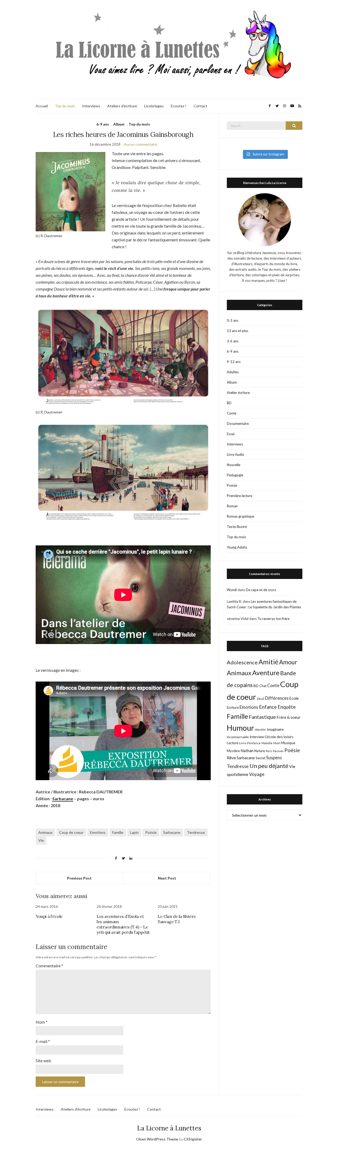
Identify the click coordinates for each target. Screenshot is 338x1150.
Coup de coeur (71, 832)
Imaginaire (275, 729)
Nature (259, 751)
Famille (117, 832)
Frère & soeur (289, 717)
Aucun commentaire (140, 144)
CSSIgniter (193, 1139)
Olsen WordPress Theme (157, 1139)
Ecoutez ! (178, 106)
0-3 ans (232, 320)
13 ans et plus (237, 331)
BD (229, 403)
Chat (262, 686)
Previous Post (79, 878)
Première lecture (239, 496)
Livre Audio (235, 454)
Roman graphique (240, 516)
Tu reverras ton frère (273, 619)
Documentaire (238, 423)
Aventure (265, 673)
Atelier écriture (238, 392)
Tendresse (196, 832)
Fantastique (262, 717)
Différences (277, 698)
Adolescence (242, 662)
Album (118, 124)
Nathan (247, 750)
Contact (200, 106)
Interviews (91, 106)
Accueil (42, 106)
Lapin (134, 832)
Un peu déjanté (269, 765)
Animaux (45, 832)
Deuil (260, 698)
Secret (260, 758)
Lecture (232, 743)
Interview (257, 737)
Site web (43, 1060)
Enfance (268, 707)
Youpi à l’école (49, 916)
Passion (278, 751)
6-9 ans (102, 124)
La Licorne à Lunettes (169, 1128)
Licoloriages (154, 106)
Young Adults (237, 547)
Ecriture (233, 707)
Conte (231, 413)
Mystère (233, 751)
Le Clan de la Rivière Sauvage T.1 (177, 919)
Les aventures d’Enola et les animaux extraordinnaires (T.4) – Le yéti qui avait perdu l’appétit (123, 924)
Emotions (98, 832)
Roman (232, 506)
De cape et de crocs (261, 590)
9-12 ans (234, 362)
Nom (42, 1021)
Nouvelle (233, 465)
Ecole (294, 698)
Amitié (268, 662)
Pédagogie (235, 475)
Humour (240, 727)
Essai (230, 434)
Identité (260, 729)
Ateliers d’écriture (122, 106)
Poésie (151, 832)
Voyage (257, 774)
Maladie (267, 743)
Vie (41, 840)
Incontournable (238, 737)
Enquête (287, 707)
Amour (288, 662)
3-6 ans (232, 341)
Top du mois (65, 106)
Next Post (167, 878)
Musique (288, 742)
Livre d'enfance (250, 743)
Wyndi (232, 590)
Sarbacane (62, 798)
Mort (276, 743)
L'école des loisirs (279, 736)
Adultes (233, 372)
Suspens (274, 757)
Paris (269, 751)
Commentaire (49, 965)
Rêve (231, 757)
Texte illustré (237, 527)
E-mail (43, 1041)
